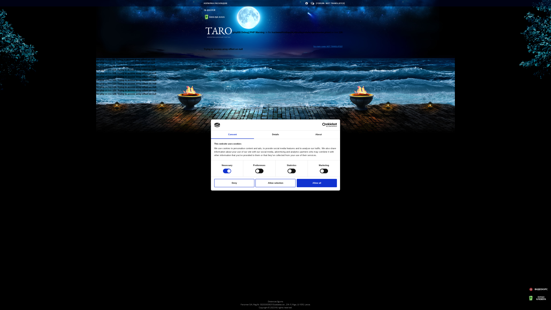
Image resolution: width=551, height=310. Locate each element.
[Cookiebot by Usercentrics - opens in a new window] (324, 125)
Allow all (317, 183)
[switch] (259, 171)
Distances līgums (275, 301)
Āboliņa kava (217, 17)
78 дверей (209, 10)
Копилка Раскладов (215, 3)
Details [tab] (275, 134)
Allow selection (275, 183)
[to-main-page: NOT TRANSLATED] (328, 46)
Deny (234, 183)
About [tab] (318, 134)
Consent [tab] (232, 134)
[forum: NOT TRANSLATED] (330, 3)
